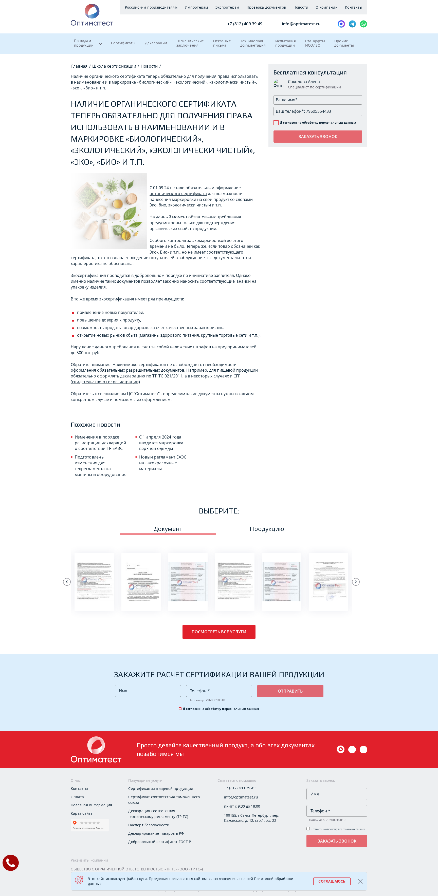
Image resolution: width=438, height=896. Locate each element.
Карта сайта (82, 813)
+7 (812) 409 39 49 (244, 24)
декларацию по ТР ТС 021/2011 (151, 376)
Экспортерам (227, 7)
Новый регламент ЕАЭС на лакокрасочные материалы (163, 462)
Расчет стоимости (94, 601)
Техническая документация (253, 43)
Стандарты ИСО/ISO (315, 43)
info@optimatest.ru (300, 24)
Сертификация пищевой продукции (160, 788)
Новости (301, 7)
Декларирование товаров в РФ (156, 833)
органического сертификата (178, 193)
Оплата (77, 796)
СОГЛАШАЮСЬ (331, 881)
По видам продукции (84, 43)
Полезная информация (91, 805)
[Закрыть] (360, 881)
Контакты (353, 7)
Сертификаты (123, 43)
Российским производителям (151, 7)
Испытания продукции (285, 43)
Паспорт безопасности (148, 825)
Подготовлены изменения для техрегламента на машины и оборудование (100, 465)
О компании (326, 7)
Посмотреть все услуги (219, 632)
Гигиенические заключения (190, 43)
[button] (67, 582)
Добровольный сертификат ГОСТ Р (159, 841)
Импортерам (196, 7)
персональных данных (337, 122)
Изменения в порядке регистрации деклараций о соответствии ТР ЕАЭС (100, 442)
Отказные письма (222, 43)
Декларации (156, 43)
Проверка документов (266, 7)
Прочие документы (344, 43)
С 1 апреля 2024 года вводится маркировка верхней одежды (161, 442)
